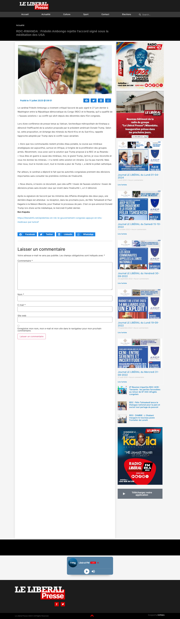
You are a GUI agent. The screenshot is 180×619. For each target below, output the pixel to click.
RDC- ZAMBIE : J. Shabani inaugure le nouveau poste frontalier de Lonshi (142, 417)
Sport (86, 14)
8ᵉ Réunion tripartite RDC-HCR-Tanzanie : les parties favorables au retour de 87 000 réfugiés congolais (144, 390)
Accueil (25, 14)
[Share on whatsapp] (108, 100)
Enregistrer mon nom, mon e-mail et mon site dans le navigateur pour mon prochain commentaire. (59, 329)
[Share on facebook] (86, 100)
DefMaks (161, 615)
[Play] (86, 571)
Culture (66, 14)
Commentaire (25, 261)
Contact (105, 14)
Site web (22, 316)
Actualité (46, 14)
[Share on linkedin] (101, 100)
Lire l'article (122, 185)
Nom (21, 294)
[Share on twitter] (94, 100)
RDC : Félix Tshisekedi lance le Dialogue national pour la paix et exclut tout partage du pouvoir (144, 404)
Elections (126, 14)
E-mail (22, 305)
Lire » (131, 397)
